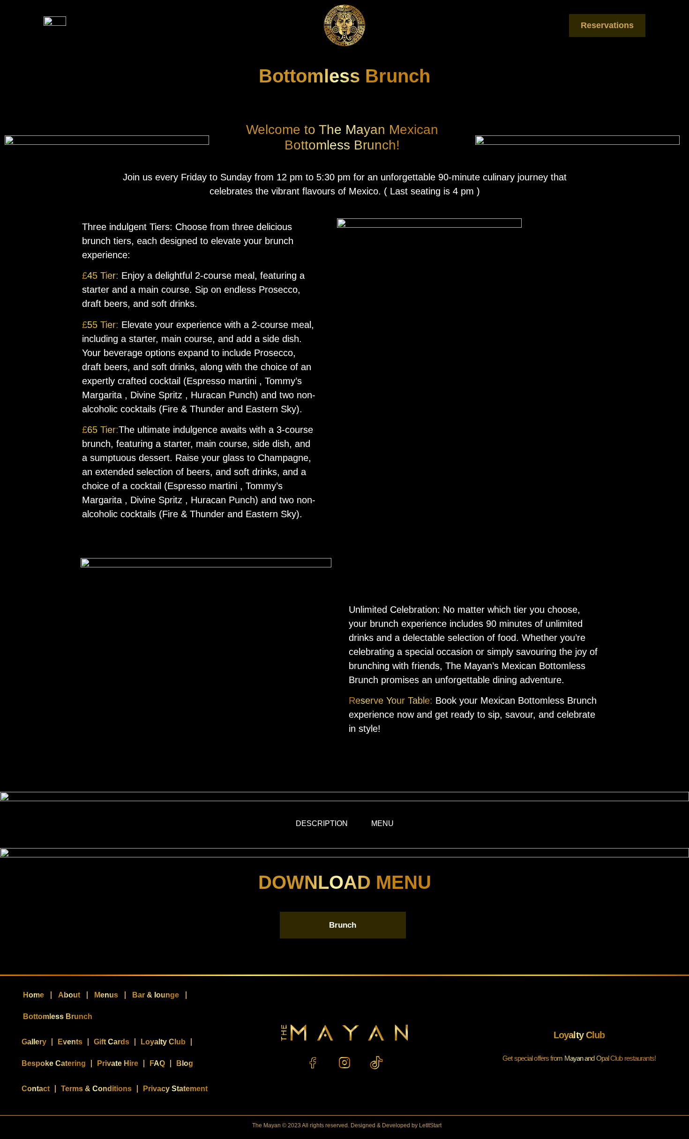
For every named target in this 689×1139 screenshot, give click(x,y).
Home (33, 995)
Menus (106, 995)
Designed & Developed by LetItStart (396, 1125)
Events (70, 1042)
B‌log (184, 1063)
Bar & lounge (155, 995)
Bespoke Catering (54, 1063)
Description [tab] (322, 823)
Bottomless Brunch (57, 1016)
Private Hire (117, 1063)
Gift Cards (111, 1042)
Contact (36, 1089)
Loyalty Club (163, 1042)
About (69, 995)
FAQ (157, 1063)
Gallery (34, 1042)
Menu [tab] (382, 823)
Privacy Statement (175, 1089)
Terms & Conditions (96, 1089)
